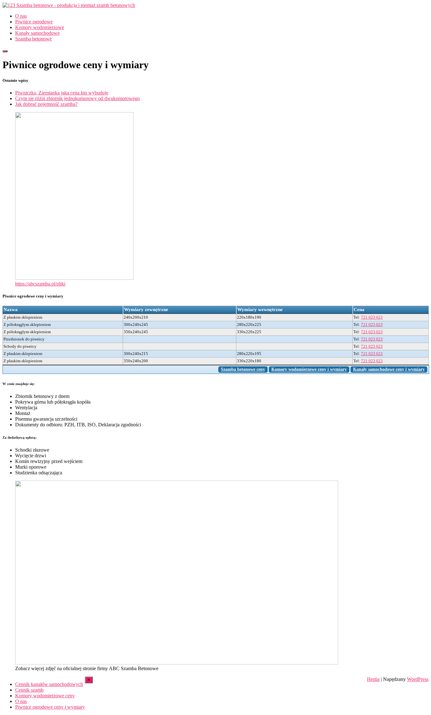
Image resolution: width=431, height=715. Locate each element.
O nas (21, 16)
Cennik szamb (29, 690)
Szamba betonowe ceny (243, 369)
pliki (60, 283)
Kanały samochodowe (37, 33)
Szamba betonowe (33, 38)
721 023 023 (372, 317)
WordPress (417, 679)
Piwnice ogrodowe (34, 21)
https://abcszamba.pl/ (35, 283)
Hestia (373, 679)
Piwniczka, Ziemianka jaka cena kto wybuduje (61, 92)
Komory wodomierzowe (39, 27)
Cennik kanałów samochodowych (49, 684)
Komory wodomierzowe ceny (45, 695)
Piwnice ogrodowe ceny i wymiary (50, 707)
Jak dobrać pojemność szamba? (46, 104)
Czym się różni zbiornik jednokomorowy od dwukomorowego (77, 98)
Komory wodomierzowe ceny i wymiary (309, 369)
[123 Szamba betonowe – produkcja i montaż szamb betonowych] (69, 5)
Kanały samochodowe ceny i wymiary (389, 369)
